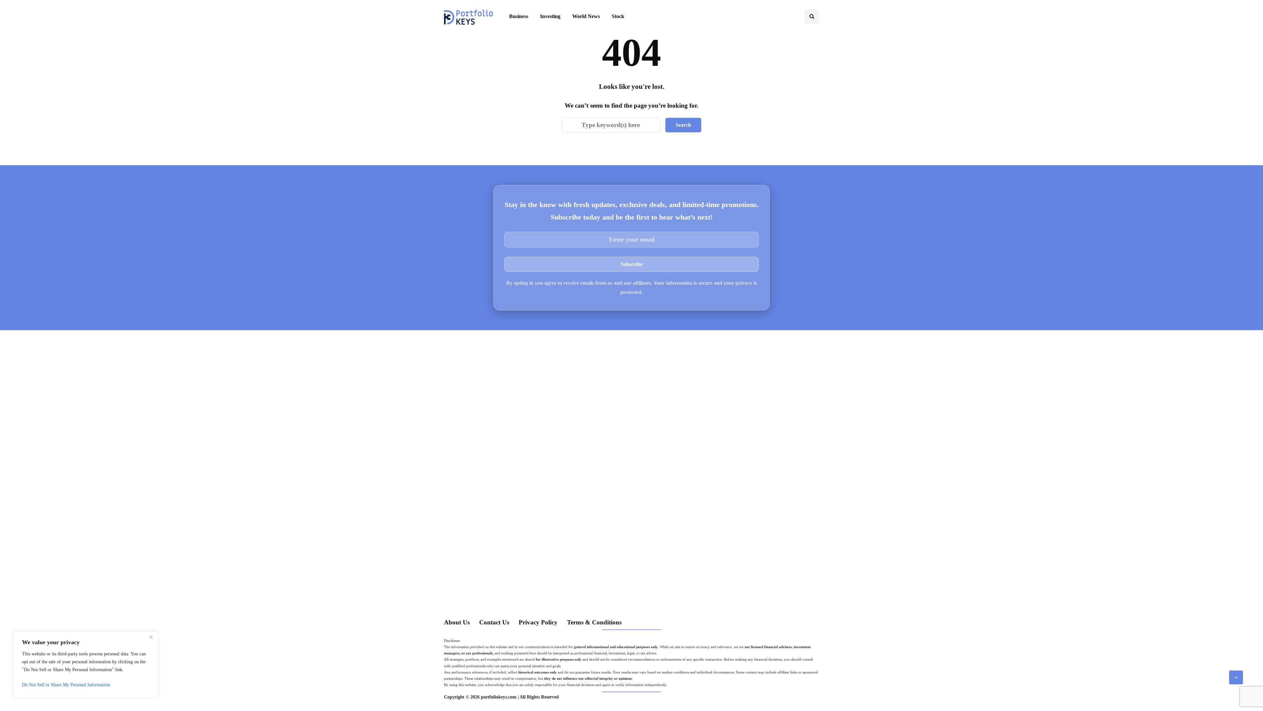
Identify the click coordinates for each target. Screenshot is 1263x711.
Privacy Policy (538, 622)
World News (586, 16)
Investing (550, 16)
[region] (85, 664)
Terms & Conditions (594, 622)
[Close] (151, 637)
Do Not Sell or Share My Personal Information (66, 684)
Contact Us (494, 622)
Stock (618, 16)
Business (518, 16)
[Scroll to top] (1236, 677)
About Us (457, 622)
